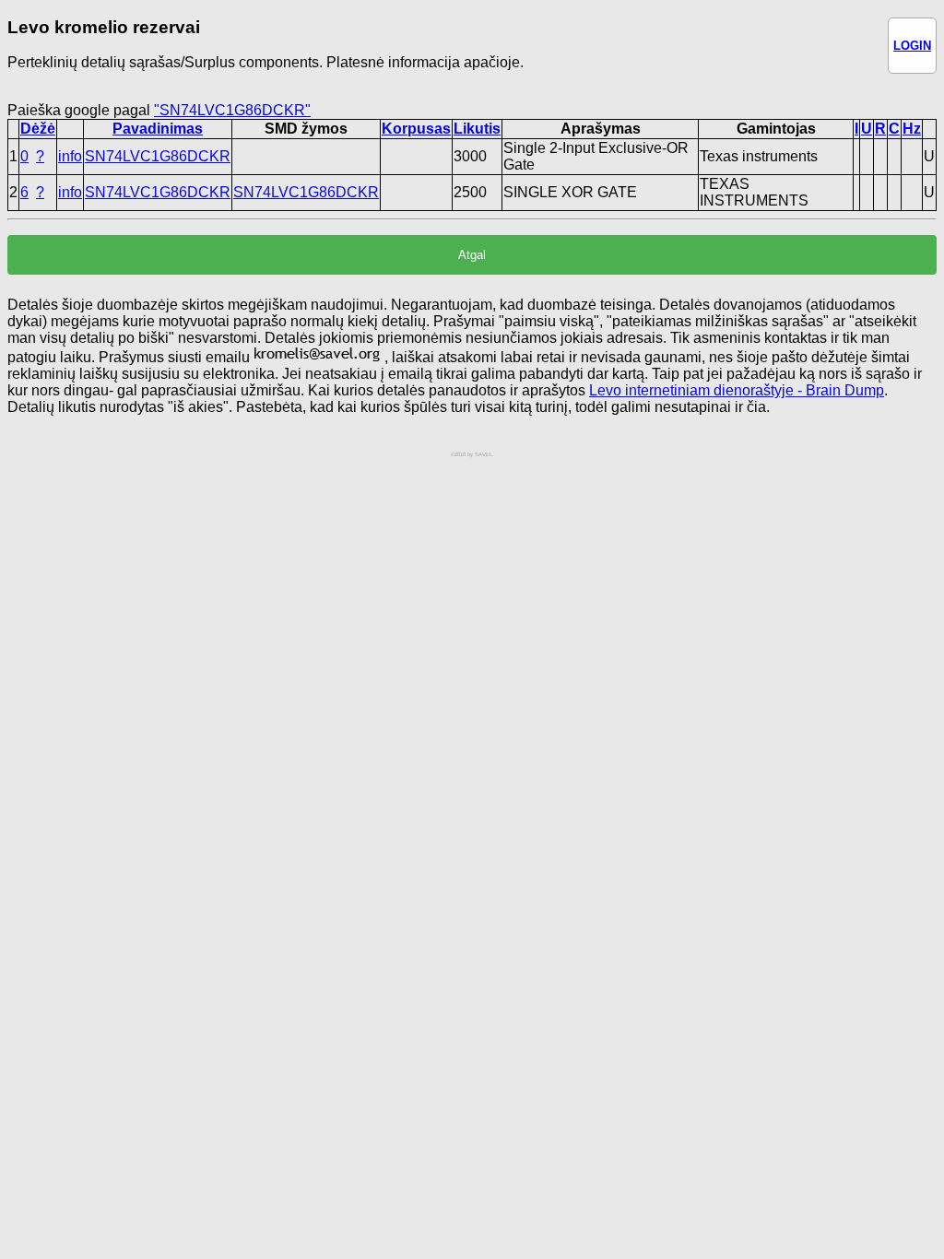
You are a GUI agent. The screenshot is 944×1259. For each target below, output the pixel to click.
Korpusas (416, 128)
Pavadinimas (157, 128)
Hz (912, 128)
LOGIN (912, 46)
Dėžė (37, 128)
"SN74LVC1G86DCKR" (232, 110)
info (70, 156)
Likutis (477, 128)
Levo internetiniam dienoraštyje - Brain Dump (736, 390)
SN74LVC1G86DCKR (157, 156)
